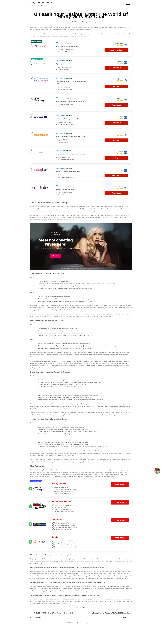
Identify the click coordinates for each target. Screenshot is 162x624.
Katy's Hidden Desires (42, 2)
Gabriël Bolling (91, 22)
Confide (55, 537)
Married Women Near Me (93, 365)
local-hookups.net (120, 307)
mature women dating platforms (49, 576)
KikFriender (57, 519)
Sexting (83, 607)
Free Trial (120, 485)
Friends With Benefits (61, 501)
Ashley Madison (59, 484)
